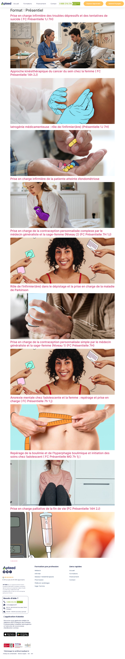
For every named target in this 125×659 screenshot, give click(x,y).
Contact (53, 4)
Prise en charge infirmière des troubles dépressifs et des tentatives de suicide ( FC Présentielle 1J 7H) (59, 17)
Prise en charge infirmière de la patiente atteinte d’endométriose (54, 179)
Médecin (38, 570)
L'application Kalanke (14, 616)
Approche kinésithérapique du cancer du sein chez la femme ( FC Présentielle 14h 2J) (55, 72)
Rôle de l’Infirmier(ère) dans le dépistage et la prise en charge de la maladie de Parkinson (62, 288)
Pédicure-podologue (42, 583)
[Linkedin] (7, 571)
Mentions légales (22, 653)
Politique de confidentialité (10, 653)
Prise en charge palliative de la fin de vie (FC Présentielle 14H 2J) (55, 508)
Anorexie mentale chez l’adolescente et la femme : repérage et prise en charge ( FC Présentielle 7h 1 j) (59, 399)
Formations (27, 4)
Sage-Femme (40, 586)
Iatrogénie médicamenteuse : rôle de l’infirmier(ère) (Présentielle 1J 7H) (59, 127)
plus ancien (13, 561)
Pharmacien (39, 580)
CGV (32, 653)
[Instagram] (10, 571)
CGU (29, 653)
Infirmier (38, 574)
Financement (41, 4)
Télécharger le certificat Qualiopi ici (16, 651)
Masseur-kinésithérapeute (44, 577)
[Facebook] (4, 571)
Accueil (16, 4)
